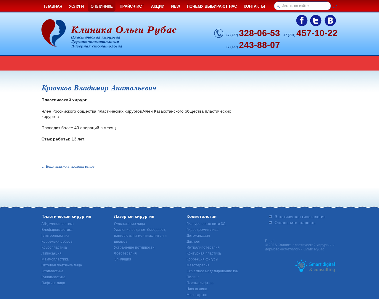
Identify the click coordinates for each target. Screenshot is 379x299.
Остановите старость (294, 222)
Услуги (76, 6)
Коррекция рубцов (56, 241)
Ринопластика (53, 277)
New (175, 6)
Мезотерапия (198, 265)
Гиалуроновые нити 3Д (206, 224)
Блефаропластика (57, 230)
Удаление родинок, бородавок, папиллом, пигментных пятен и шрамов (140, 236)
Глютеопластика (55, 236)
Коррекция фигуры (202, 259)
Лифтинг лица (53, 283)
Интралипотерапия (203, 247)
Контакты (254, 6)
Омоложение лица (129, 224)
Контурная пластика (204, 253)
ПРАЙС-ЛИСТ (132, 6)
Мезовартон (197, 295)
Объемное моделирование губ (212, 271)
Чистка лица (197, 289)
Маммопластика (55, 259)
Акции (157, 6)
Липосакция (51, 253)
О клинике (102, 6)
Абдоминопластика (57, 224)
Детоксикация (198, 236)
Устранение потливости (134, 247)
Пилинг (193, 277)
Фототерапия (125, 253)
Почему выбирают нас (212, 6)
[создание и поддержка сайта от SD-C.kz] (315, 265)
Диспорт (194, 241)
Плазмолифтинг (200, 283)
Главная (53, 6)
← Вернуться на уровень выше (67, 166)
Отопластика (52, 271)
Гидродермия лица (203, 230)
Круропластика (54, 247)
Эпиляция (122, 259)
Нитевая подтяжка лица (61, 265)
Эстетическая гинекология (300, 216)
